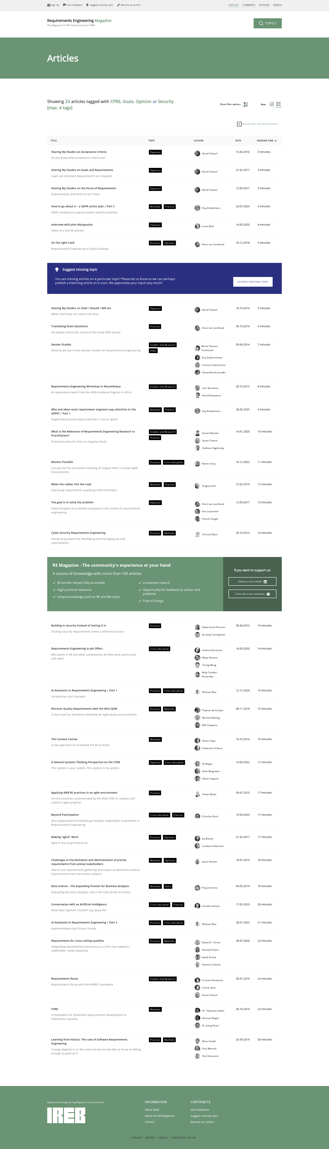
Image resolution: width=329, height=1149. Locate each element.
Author (199, 140)
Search (277, 4)
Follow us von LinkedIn (250, 581)
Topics (270, 23)
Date (238, 140)
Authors (264, 4)
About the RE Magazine (160, 1116)
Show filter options (230, 104)
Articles (234, 4)
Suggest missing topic (253, 281)
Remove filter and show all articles (260, 123)
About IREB (152, 1109)
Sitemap (137, 1137)
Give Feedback (200, 1109)
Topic (151, 140)
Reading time (265, 140)
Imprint (150, 1137)
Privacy (163, 1137)
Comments (249, 4)
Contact (150, 1122)
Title (54, 140)
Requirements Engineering (79, 22)
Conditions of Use (184, 1137)
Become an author (202, 1122)
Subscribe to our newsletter (250, 593)
